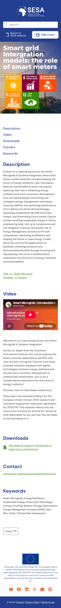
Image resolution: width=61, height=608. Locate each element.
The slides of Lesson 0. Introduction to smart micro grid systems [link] (30, 447)
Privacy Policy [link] (33, 602)
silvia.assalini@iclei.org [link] (43, 473)
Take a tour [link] (48, 34)
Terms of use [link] (47, 602)
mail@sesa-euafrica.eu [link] (16, 473)
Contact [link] (20, 602)
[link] (30, 10)
